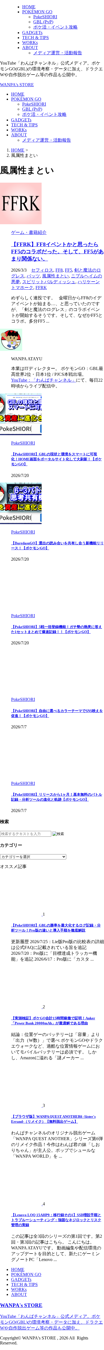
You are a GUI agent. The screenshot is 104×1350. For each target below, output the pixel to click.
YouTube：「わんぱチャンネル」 (43, 380)
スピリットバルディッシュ (48, 281)
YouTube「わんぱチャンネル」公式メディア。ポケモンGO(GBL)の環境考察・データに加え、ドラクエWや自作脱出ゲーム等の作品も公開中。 (51, 1322)
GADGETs (21, 120)
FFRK (41, 287)
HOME (17, 94)
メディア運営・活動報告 (46, 140)
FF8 (59, 270)
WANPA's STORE (17, 84)
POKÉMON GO (26, 99)
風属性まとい (55, 276)
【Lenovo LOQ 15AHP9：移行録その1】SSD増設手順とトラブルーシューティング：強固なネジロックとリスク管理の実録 (56, 1220)
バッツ (33, 276)
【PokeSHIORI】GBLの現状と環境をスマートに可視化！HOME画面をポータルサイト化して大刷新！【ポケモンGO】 (56, 459)
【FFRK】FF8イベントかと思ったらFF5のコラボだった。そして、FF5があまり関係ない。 (57, 251)
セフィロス (42, 270)
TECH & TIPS (24, 125)
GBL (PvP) (32, 109)
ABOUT (19, 134)
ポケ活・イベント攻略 (44, 114)
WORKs (19, 129)
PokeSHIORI (34, 104)
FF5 (68, 270)
